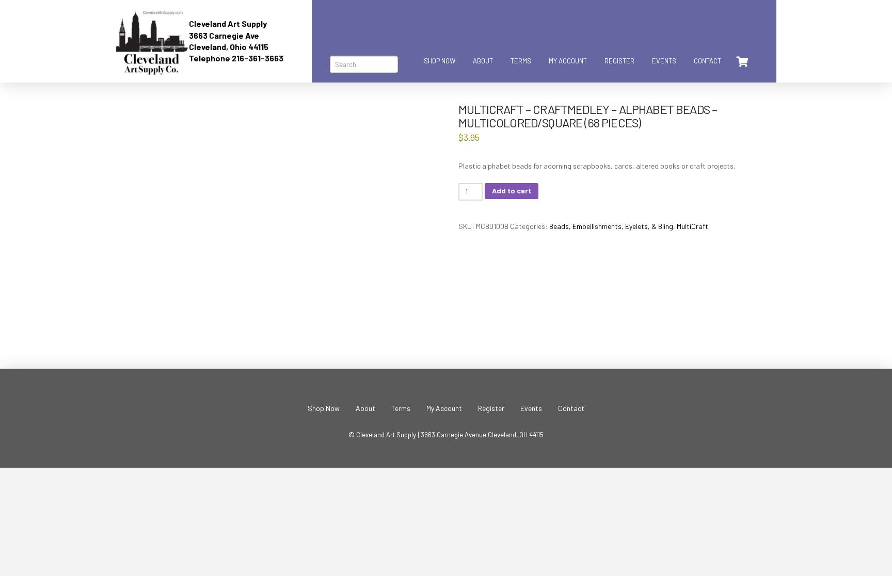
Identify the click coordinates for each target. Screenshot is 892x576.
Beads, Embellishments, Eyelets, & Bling (611, 226)
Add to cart (511, 190)
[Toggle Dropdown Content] (741, 62)
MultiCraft (692, 226)
